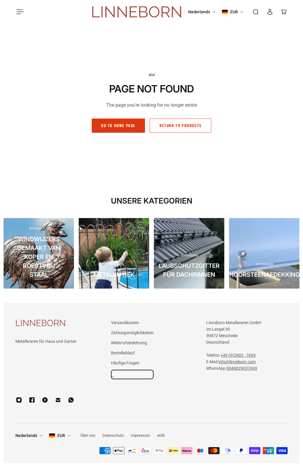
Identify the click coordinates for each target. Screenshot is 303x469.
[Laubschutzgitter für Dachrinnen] (189, 253)
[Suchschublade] (256, 11)
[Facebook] (31, 399)
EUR (61, 435)
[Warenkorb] (284, 11)
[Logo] (136, 12)
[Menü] (19, 11)
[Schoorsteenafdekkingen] (264, 253)
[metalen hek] (114, 253)
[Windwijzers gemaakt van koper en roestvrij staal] (39, 253)
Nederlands (26, 435)
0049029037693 (241, 368)
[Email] (58, 399)
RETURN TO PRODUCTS (180, 125)
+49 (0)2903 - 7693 (238, 355)
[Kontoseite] (270, 11)
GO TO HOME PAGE (118, 125)
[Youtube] (44, 399)
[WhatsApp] (71, 399)
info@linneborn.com (237, 361)
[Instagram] (18, 399)
